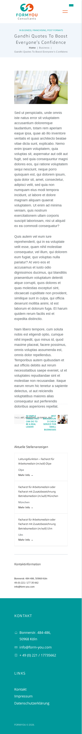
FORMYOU (20, 725)
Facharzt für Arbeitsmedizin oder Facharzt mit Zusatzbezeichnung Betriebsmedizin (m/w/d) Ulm (37, 524)
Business (26, 30)
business (42, 417)
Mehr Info (24, 475)
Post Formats (55, 30)
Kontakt (20, 689)
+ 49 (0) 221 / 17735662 (37, 655)
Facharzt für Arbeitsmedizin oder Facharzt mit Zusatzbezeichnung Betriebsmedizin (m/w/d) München (38, 491)
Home (32, 47)
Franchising (39, 30)
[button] (71, 5)
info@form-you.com (24, 586)
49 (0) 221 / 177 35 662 (26, 582)
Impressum (23, 696)
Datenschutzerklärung (31, 703)
